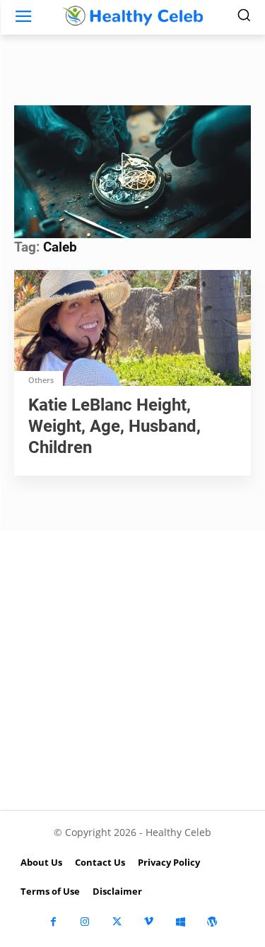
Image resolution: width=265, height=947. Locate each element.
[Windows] (180, 922)
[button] (132, 169)
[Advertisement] (132, 670)
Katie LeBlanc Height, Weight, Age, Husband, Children (114, 426)
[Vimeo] (148, 922)
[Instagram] (85, 922)
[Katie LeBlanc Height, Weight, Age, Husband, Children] (132, 329)
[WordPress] (212, 922)
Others (41, 380)
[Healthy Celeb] (132, 16)
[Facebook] (53, 922)
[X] (117, 922)
